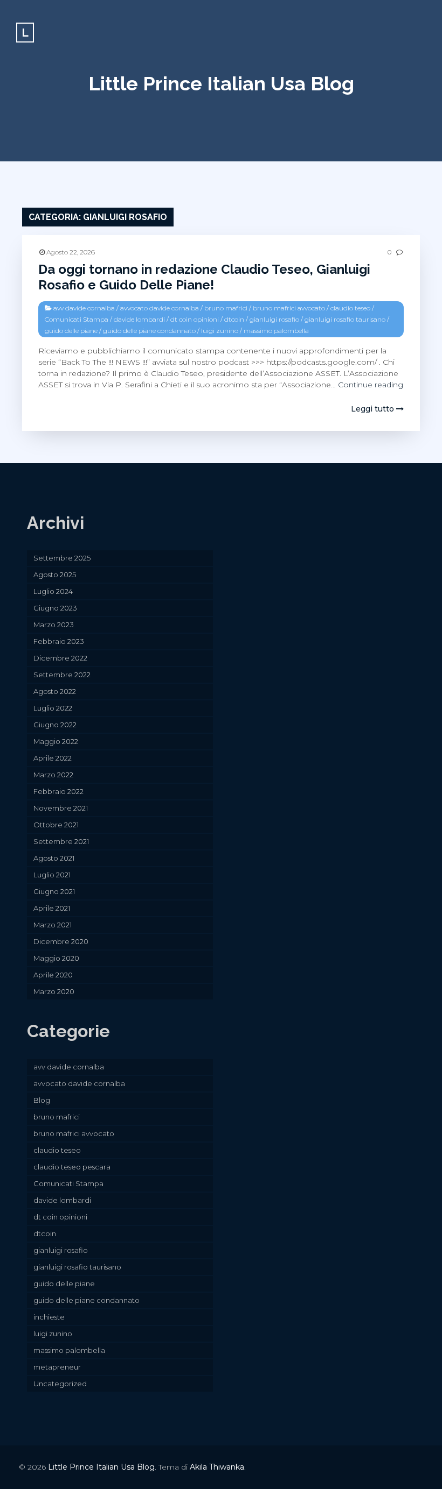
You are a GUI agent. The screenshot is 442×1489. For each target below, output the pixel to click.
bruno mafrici (225, 308)
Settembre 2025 (62, 558)
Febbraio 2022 (58, 791)
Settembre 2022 (62, 674)
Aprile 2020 (53, 974)
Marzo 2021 (52, 924)
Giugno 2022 (55, 724)
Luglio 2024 (53, 591)
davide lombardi (139, 319)
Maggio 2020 (56, 958)
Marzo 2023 (53, 624)
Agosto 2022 (54, 691)
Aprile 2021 (51, 908)
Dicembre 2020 (60, 941)
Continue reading (370, 384)
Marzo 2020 (53, 991)
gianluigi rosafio (274, 319)
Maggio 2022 (55, 741)
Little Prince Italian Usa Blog (221, 83)
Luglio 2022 (52, 708)
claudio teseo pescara (71, 1166)
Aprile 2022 (52, 758)
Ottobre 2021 (56, 824)
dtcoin (234, 319)
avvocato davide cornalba (159, 308)
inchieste (49, 1317)
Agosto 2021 (53, 858)
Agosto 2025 (54, 574)
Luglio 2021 (52, 874)
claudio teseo (350, 308)
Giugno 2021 (54, 891)
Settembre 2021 (61, 841)
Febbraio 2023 (58, 641)
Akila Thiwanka (217, 1467)
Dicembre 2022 (60, 658)
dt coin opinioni (194, 319)
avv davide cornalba (84, 308)
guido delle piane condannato (149, 331)
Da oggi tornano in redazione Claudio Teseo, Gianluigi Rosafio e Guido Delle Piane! (204, 277)
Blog (41, 1100)
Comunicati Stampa (76, 319)
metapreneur (57, 1367)
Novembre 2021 (60, 808)
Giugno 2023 (55, 608)
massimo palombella (276, 331)
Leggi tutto (373, 409)
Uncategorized (60, 1383)
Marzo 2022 (53, 774)
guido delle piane (71, 331)
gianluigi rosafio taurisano (345, 319)
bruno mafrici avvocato (289, 308)
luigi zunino (219, 331)
